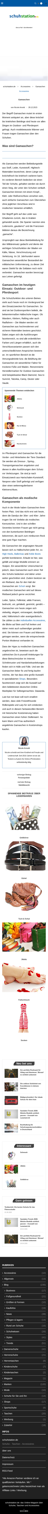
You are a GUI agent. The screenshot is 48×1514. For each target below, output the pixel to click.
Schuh (22, 586)
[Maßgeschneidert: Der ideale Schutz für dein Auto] (11, 1100)
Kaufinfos (26, 1308)
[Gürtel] (24, 856)
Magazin (25, 1378)
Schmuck (20, 408)
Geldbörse (24, 838)
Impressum (7, 1464)
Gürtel (24, 878)
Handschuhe (22, 444)
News (26, 1314)
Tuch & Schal (22, 435)
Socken (20, 417)
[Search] (35, 3)
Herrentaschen (25, 1361)
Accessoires (25, 86)
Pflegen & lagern (26, 1320)
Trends (26, 1343)
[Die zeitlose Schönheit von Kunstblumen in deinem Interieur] (11, 1086)
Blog (25, 1285)
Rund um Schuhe (26, 1325)
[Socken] (10, 416)
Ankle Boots (35, 554)
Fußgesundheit (26, 1296)
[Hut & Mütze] (10, 425)
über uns (6, 1450)
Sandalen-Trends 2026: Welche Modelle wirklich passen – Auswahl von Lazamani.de (29, 1114)
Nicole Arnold (19, 107)
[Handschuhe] (10, 443)
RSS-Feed (7, 1471)
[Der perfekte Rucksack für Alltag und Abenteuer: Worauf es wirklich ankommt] (11, 1073)
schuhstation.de (9, 86)
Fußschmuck (24, 1000)
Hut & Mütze (21, 426)
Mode (25, 1390)
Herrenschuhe (25, 1355)
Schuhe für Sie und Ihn (25, 1396)
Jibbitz (19, 399)
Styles (26, 1337)
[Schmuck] (10, 407)
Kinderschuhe (25, 1366)
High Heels (7, 554)
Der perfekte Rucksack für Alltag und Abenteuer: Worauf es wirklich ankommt (31, 1072)
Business (26, 1290)
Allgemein (25, 1279)
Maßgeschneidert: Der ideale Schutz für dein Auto (31, 1098)
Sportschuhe (25, 1407)
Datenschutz (8, 1457)
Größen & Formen (26, 1302)
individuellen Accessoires (33, 620)
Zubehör (25, 1425)
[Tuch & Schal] (10, 434)
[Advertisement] (24, 43)
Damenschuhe (25, 1349)
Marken (25, 1384)
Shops (22, 679)
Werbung (25, 1419)
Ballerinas (19, 554)
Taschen (25, 1413)
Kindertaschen (25, 1372)
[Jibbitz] (10, 398)
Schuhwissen (26, 1331)
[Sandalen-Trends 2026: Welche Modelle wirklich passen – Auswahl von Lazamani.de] (11, 1114)
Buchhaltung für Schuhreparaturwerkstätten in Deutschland (31, 1127)
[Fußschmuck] (24, 977)
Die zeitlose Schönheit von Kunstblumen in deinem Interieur (30, 1086)
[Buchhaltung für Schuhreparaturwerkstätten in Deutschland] (11, 1128)
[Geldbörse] (24, 815)
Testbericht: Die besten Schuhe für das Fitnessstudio (20, 1208)
